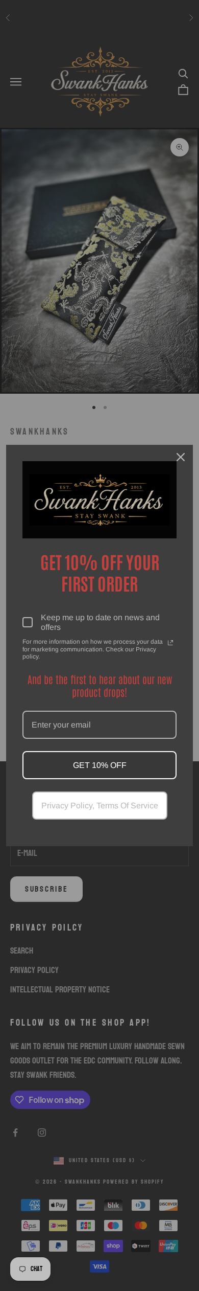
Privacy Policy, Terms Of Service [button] (99, 805)
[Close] (180, 457)
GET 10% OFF (100, 765)
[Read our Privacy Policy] (170, 643)
